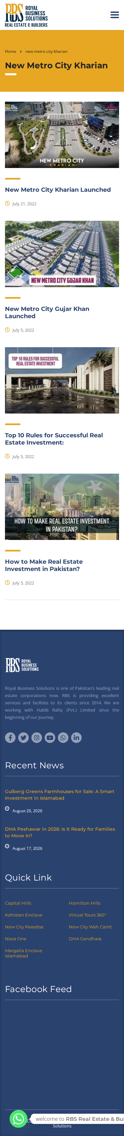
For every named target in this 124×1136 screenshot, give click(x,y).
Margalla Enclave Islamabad (23, 953)
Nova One (15, 938)
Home (10, 51)
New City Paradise (24, 926)
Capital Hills (18, 903)
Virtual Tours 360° (87, 915)
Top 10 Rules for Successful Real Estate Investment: (54, 439)
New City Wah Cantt (90, 926)
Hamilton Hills (84, 903)
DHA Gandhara (85, 938)
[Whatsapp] (18, 1119)
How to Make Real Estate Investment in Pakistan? (44, 565)
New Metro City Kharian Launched (58, 189)
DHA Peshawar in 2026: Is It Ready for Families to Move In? (60, 832)
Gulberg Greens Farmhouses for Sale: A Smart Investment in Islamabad (59, 794)
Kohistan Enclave (23, 915)
